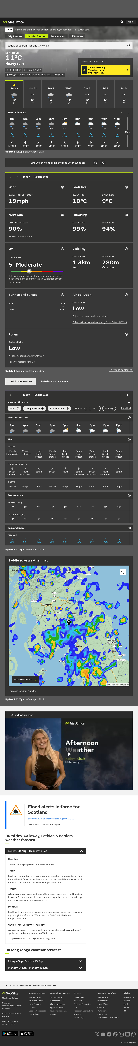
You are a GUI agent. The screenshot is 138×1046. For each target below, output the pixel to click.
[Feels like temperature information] (126, 187)
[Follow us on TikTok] (115, 1034)
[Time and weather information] (129, 417)
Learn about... (34, 1014)
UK (77, 36)
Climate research (57, 1004)
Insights (77, 1014)
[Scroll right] (129, 112)
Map (58, 36)
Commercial (102, 1001)
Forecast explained (121, 370)
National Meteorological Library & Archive (11, 1006)
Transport (78, 1001)
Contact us (102, 1014)
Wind (11, 409)
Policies (126, 993)
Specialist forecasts (37, 1011)
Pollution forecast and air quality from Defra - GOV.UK (100, 322)
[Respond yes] (95, 162)
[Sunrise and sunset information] (62, 294)
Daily (15, 36)
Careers (100, 1007)
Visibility (109, 408)
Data (76, 1007)
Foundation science (58, 1011)
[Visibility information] (126, 248)
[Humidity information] (126, 215)
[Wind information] (129, 439)
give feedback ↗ (66, 29)
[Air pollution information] (126, 294)
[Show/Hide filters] (129, 402)
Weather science (57, 1001)
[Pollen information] (126, 334)
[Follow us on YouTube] (103, 1034)
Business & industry (82, 1004)
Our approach (56, 997)
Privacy (126, 1007)
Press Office (102, 1004)
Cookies (126, 1001)
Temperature (31, 409)
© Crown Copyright (128, 1042)
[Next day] (17, 176)
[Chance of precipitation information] (62, 215)
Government (79, 997)
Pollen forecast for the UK (22, 361)
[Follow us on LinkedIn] (127, 1034)
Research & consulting (83, 1011)
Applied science (56, 1007)
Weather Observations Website (12, 1015)
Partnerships (102, 1011)
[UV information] (62, 248)
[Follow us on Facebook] (109, 1034)
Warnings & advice (37, 1001)
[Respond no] (103, 162)
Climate (32, 1007)
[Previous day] (10, 176)
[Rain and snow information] (129, 528)
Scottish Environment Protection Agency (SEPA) (51, 818)
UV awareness (16, 282)
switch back (83, 29)
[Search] (127, 44)
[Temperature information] (129, 495)
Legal (125, 1004)
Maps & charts (35, 1004)
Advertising (79, 1017)
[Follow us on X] (97, 1034)
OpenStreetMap (123, 685)
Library (53, 1014)
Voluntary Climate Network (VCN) (10, 1022)
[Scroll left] (122, 112)
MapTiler (111, 685)
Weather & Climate (37, 993)
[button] (69, 623)
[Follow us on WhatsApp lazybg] (133, 1034)
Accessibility (128, 997)
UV (94, 408)
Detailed (36, 36)
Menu (131, 22)
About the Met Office (106, 993)
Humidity (80, 408)
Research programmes (60, 993)
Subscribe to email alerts (108, 1017)
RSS (124, 1011)
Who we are (102, 997)
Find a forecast (35, 997)
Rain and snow (56, 409)
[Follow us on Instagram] (121, 1034)
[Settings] (122, 22)
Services (77, 993)
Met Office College (10, 998)
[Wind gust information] (62, 187)
